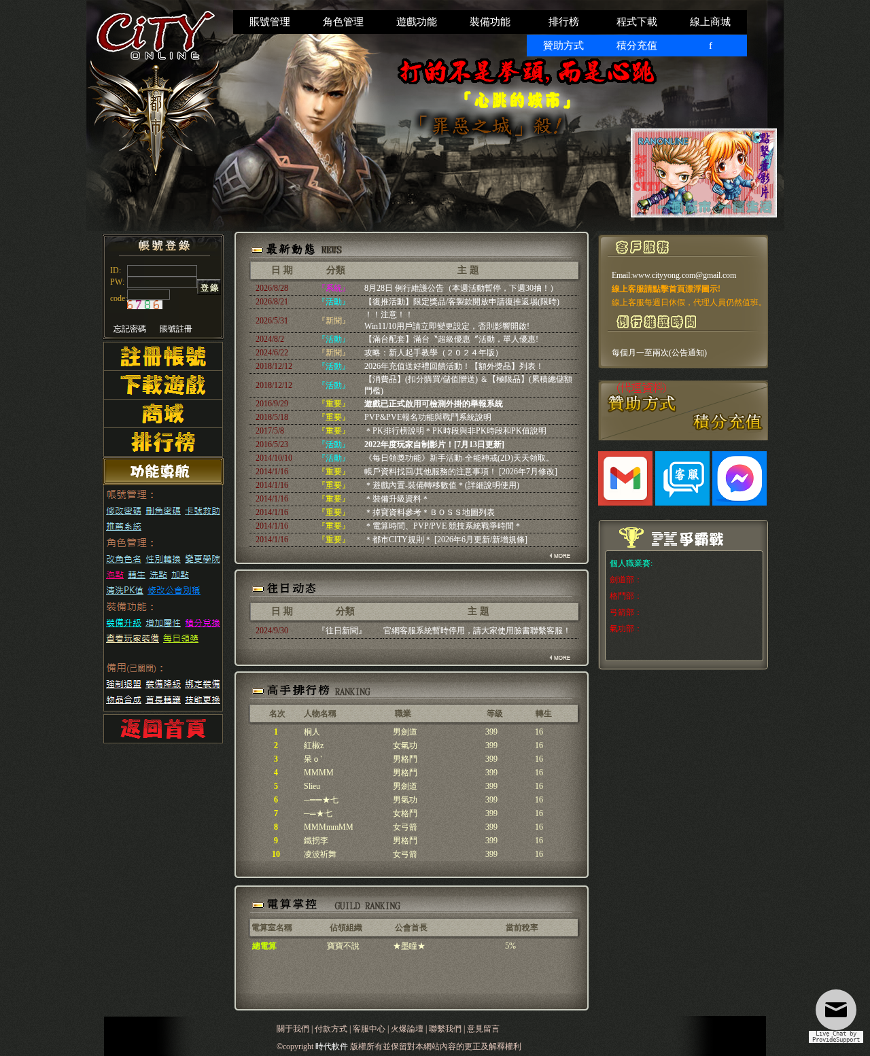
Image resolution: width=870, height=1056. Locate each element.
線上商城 (710, 21)
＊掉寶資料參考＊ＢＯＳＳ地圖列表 (429, 512)
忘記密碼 (130, 329)
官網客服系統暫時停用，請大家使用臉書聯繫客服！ (477, 630)
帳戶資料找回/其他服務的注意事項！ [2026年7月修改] (460, 471)
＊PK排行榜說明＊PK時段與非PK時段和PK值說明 (455, 431)
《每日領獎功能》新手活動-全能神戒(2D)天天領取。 (459, 458)
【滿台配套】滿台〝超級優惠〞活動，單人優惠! (451, 339)
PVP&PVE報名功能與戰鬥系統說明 (427, 417)
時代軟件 (332, 1046)
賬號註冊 (176, 329)
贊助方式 (563, 45)
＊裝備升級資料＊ (397, 499)
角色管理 (343, 21)
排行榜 (564, 21)
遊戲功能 (416, 21)
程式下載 (636, 21)
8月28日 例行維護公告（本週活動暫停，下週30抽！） (461, 288)
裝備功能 (490, 21)
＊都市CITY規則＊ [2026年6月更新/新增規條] (445, 539)
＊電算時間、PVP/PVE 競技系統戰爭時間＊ (443, 526)
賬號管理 (269, 21)
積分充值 (636, 45)
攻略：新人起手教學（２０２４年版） (433, 352)
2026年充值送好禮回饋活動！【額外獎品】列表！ (454, 366)
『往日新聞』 (341, 630)
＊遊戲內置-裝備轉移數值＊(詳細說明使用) (441, 485)
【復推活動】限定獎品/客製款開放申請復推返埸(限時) (461, 301)
